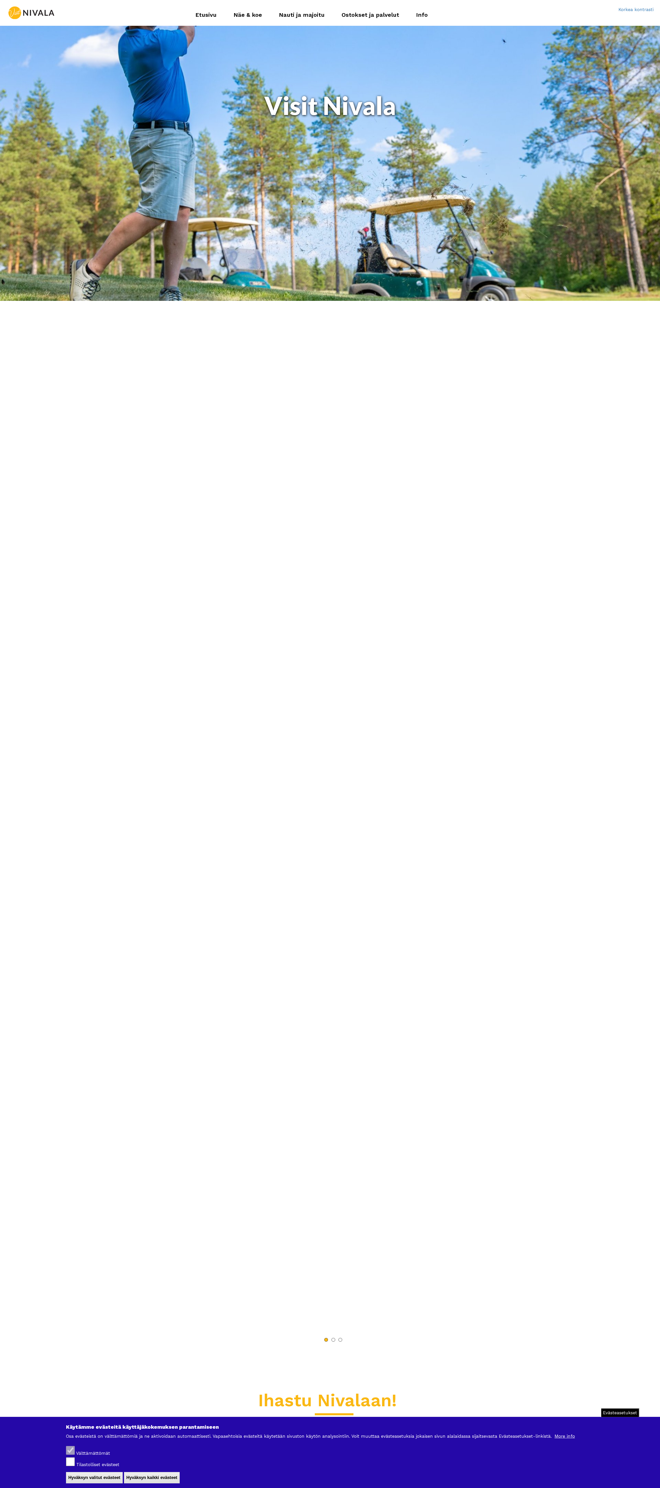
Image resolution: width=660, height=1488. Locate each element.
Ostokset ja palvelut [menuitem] (370, 15)
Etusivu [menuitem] (206, 15)
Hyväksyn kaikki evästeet (151, 1477)
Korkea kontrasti (636, 9)
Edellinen (313, 1352)
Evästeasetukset (620, 1412)
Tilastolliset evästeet (97, 1464)
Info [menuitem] (422, 15)
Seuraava (347, 1352)
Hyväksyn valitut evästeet (94, 1477)
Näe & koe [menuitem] (248, 15)
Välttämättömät (93, 1453)
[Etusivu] (31, 12)
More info (565, 1436)
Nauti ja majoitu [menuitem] (302, 15)
